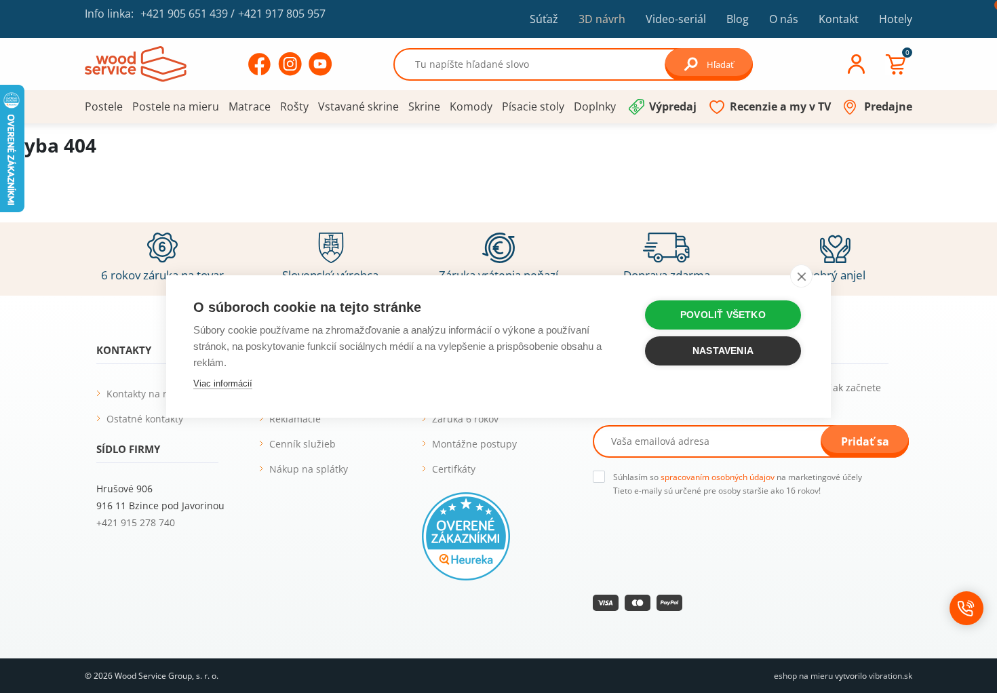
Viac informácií (222, 383)
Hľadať (720, 64)
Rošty (294, 106)
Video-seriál (676, 18)
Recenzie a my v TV (780, 106)
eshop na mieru (803, 675)
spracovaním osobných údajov (718, 477)
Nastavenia (723, 351)
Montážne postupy (474, 443)
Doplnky (595, 106)
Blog (737, 19)
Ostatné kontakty (144, 418)
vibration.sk (890, 675)
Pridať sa (865, 441)
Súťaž (544, 19)
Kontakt (839, 19)
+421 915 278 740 (135, 522)
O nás (783, 19)
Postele (104, 106)
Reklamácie (295, 418)
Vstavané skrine (358, 106)
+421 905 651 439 (184, 13)
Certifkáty (453, 468)
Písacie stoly (533, 106)
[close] (801, 276)
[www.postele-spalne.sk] (136, 63)
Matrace (250, 106)
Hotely (895, 19)
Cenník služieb (302, 443)
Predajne (888, 106)
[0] (895, 64)
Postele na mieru (175, 106)
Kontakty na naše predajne (167, 393)
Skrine (424, 106)
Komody (471, 106)
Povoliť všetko (723, 315)
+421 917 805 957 (282, 13)
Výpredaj (673, 106)
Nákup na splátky (308, 468)
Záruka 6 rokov (465, 418)
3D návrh (602, 19)
